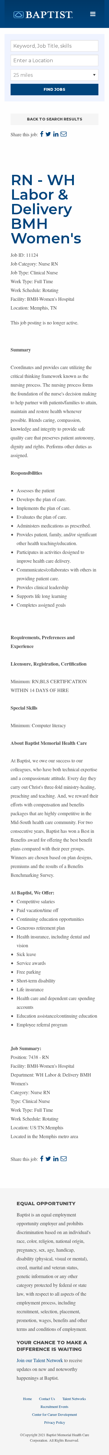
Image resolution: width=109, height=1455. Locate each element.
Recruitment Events (54, 1406)
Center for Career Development (54, 1414)
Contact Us (47, 1398)
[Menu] (92, 14)
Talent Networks (74, 1398)
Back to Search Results (54, 119)
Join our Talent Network (40, 1360)
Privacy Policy (54, 1422)
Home (27, 1398)
